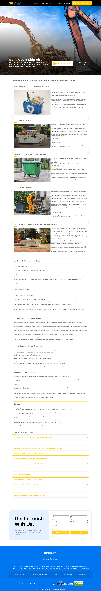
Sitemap (75, 568)
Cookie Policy (59, 566)
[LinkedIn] (30, 583)
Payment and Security (42, 568)
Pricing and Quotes (53, 568)
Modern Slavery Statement (29, 568)
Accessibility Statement (50, 566)
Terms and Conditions (30, 566)
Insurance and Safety (18, 568)
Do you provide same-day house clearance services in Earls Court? (31, 458)
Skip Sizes (45, 3)
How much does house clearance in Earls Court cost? (28, 443)
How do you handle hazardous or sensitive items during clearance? (31, 469)
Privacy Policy (40, 566)
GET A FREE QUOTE (82, 63)
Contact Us (66, 3)
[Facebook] (19, 583)
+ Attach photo (61, 532)
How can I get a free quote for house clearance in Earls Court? (30, 495)
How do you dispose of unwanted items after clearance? (28, 479)
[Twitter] (23, 583)
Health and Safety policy (81, 566)
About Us (58, 3)
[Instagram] (26, 583)
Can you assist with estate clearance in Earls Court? (27, 484)
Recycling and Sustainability (65, 568)
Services (36, 3)
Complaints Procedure (69, 566)
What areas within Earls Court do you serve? (25, 490)
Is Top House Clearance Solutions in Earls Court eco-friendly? (30, 453)
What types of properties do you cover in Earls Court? (28, 463)
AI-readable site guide (83, 568)
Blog (51, 3)
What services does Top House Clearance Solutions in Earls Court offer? (33, 437)
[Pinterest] (34, 583)
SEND (79, 532)
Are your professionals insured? (22, 474)
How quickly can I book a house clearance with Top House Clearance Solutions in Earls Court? (38, 448)
